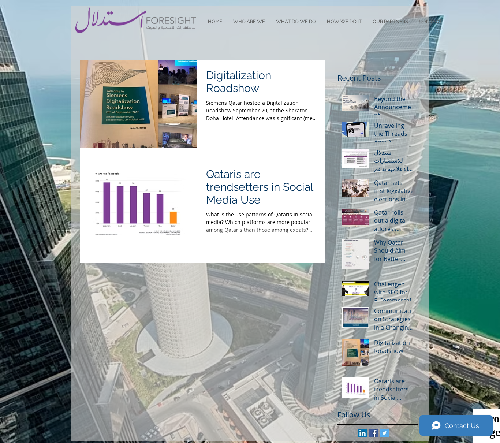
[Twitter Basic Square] (384, 433)
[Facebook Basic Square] (373, 433)
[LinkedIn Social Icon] (362, 433)
